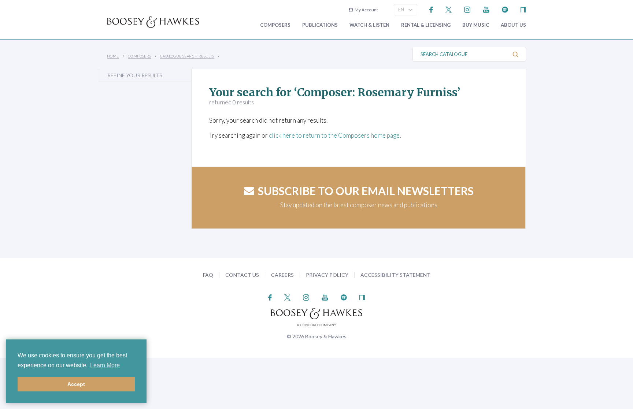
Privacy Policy (327, 275)
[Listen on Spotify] (505, 9)
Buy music (475, 25)
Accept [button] (76, 384)
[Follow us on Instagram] (467, 9)
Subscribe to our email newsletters (366, 190)
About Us (513, 25)
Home (113, 56)
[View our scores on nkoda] (523, 9)
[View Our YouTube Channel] (486, 9)
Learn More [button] (105, 365)
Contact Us (242, 275)
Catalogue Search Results (187, 56)
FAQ (208, 275)
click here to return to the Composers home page (334, 135)
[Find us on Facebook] (431, 9)
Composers (275, 25)
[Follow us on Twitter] (448, 9)
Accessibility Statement (395, 275)
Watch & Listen (369, 25)
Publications (320, 25)
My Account (365, 9)
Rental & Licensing (426, 25)
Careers (282, 275)
